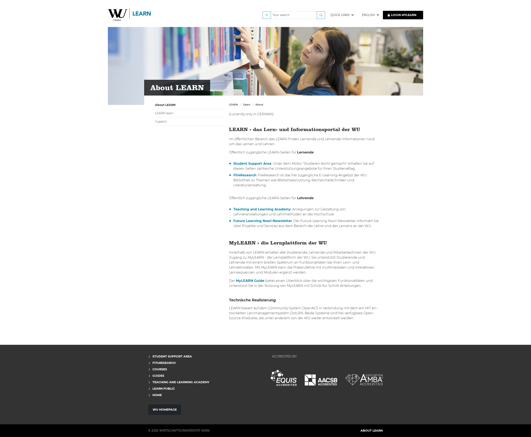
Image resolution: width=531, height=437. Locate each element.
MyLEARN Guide (250, 281)
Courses (159, 369)
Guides (158, 376)
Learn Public (163, 388)
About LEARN (165, 105)
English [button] (368, 15)
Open (246, 104)
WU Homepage (165, 409)
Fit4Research (163, 363)
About (259, 104)
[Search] (321, 15)
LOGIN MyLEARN (403, 15)
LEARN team (164, 113)
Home (157, 395)
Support (161, 121)
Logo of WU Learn (129, 15)
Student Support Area (172, 356)
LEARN (233, 104)
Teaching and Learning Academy (180, 382)
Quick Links (340, 15)
